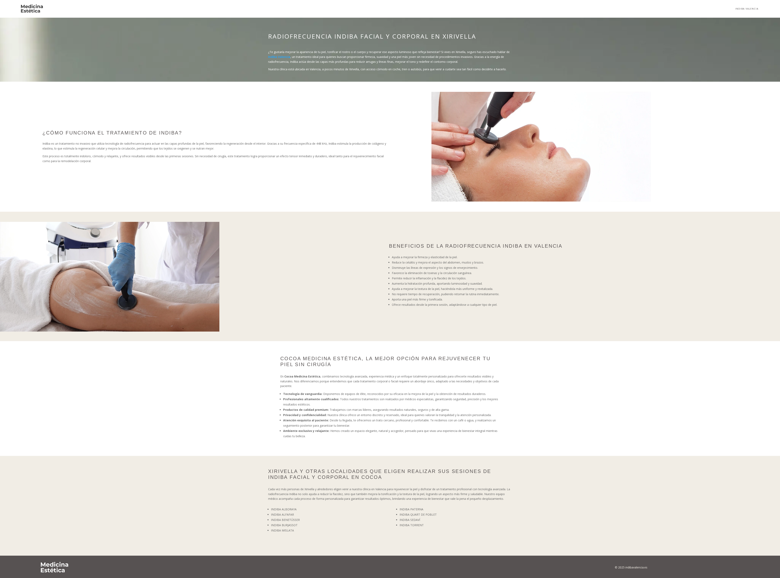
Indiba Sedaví (410, 520)
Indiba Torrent (412, 525)
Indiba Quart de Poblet (418, 514)
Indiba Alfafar (282, 514)
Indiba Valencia (746, 8)
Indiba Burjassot (284, 525)
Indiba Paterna (411, 509)
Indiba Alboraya (284, 509)
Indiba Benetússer (285, 520)
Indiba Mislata (282, 530)
